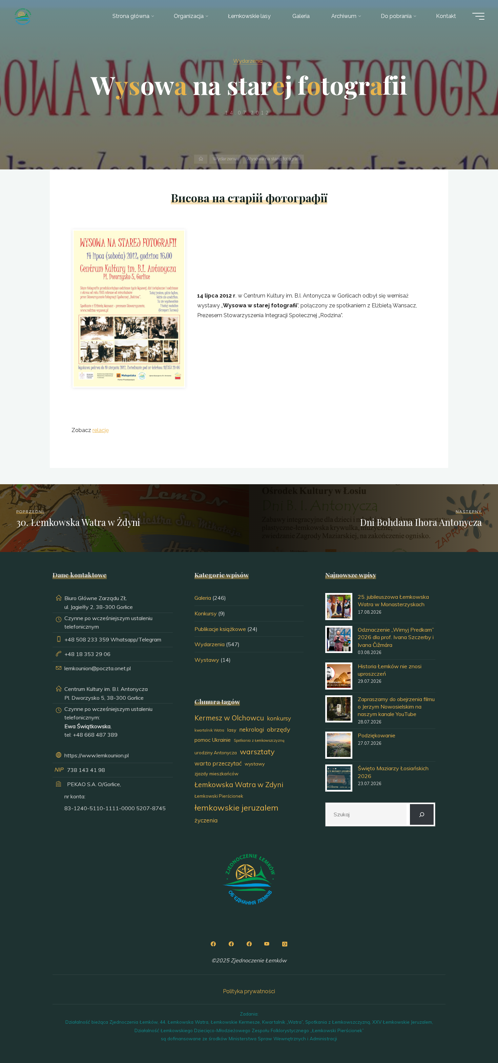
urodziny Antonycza (215, 752)
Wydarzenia (248, 60)
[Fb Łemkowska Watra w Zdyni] (249, 944)
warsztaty (257, 751)
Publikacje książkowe (220, 629)
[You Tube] (267, 944)
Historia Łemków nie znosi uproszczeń (389, 670)
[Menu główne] (478, 16)
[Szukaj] (422, 814)
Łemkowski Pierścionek (218, 796)
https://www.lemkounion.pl (96, 755)
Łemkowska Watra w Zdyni (238, 784)
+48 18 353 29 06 (87, 654)
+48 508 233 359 (86, 639)
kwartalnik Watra (209, 730)
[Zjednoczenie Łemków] (23, 16)
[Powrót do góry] (471, 1036)
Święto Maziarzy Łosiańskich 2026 (393, 772)
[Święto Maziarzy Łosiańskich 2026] (339, 778)
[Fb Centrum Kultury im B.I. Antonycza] (231, 944)
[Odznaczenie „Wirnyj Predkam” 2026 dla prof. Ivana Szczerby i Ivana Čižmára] (339, 639)
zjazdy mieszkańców (216, 773)
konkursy (279, 718)
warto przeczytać (218, 763)
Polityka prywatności (249, 991)
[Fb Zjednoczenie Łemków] (213, 944)
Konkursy (205, 613)
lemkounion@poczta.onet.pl (97, 668)
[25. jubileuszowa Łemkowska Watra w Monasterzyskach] (339, 606)
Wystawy (206, 659)
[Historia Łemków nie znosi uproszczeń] (339, 676)
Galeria (202, 597)
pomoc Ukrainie (212, 739)
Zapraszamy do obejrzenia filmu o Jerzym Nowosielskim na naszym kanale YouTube (396, 707)
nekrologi (251, 729)
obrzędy (278, 729)
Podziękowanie (376, 735)
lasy (231, 730)
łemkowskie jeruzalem (236, 807)
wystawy (255, 764)
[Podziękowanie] (339, 745)
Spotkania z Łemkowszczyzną (259, 740)
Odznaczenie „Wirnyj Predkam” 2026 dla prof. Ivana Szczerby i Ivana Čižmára (396, 637)
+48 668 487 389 (95, 734)
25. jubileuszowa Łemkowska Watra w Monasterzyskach (393, 600)
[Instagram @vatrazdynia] (284, 944)
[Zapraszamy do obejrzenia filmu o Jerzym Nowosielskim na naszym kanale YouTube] (339, 709)
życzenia (205, 820)
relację (100, 430)
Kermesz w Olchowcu (229, 717)
